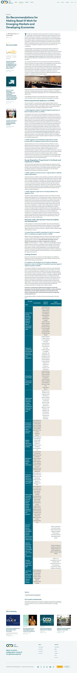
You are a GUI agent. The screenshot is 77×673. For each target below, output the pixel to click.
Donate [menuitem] (62, 2)
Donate (67, 666)
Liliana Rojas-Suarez (12, 33)
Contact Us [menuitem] (40, 653)
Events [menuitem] (56, 651)
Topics (15, 2)
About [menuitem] (58, 2)
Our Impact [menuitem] (40, 649)
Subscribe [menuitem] (67, 2)
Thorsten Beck (9, 35)
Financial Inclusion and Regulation (32, 595)
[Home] (7, 2)
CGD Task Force (49, 54)
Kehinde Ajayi (42, 631)
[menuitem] (75, 2)
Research (21, 2)
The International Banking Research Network (42, 131)
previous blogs (29, 48)
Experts (27, 2)
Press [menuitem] (72, 2)
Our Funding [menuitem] (40, 647)
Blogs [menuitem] (56, 649)
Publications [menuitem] (57, 647)
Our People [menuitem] (40, 651)
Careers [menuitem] (56, 657)
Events (31, 2)
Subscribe (59, 666)
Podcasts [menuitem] (56, 653)
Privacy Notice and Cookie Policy (28, 666)
